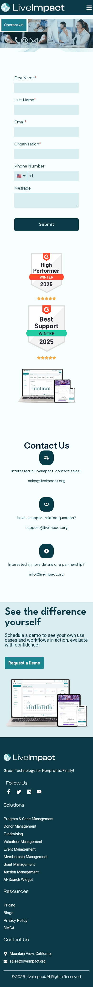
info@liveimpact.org (46, 574)
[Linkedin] (29, 791)
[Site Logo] (33, 7)
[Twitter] (18, 791)
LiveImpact (35, 977)
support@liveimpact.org (47, 527)
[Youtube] (39, 791)
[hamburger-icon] (89, 7)
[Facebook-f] (8, 791)
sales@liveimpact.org (46, 480)
